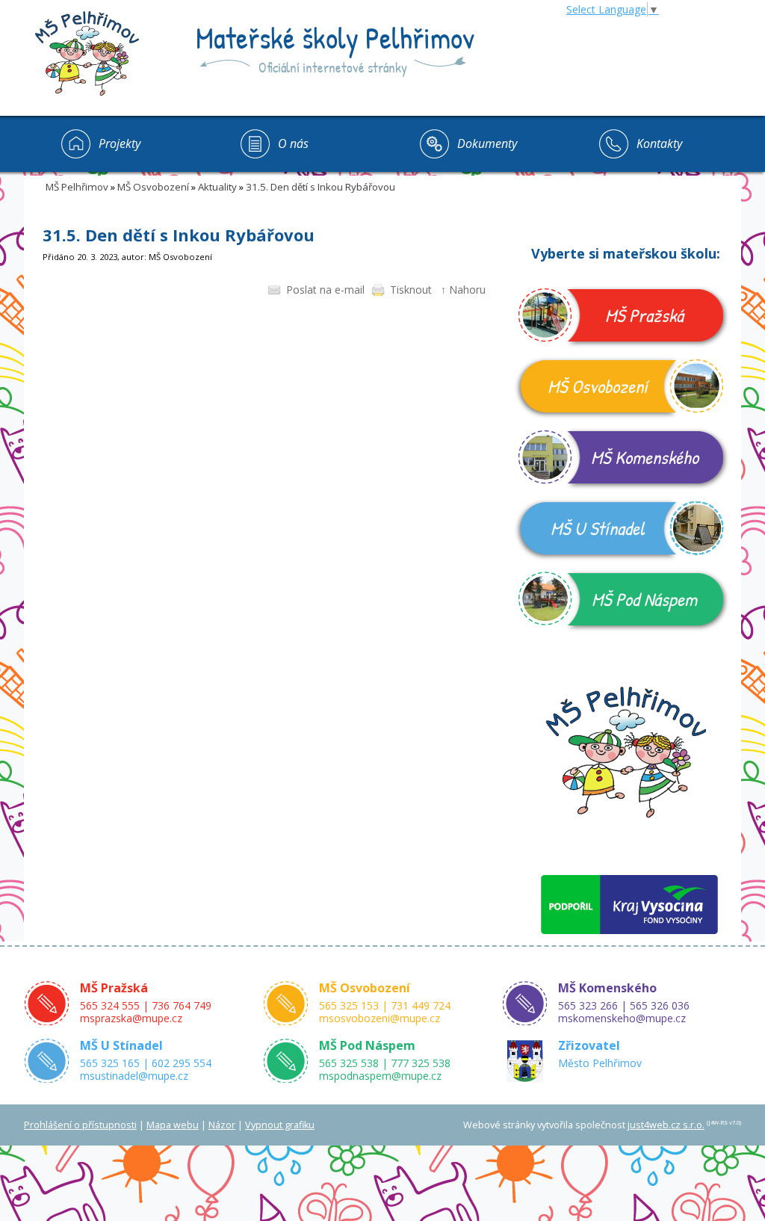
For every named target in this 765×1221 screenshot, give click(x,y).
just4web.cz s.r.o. (666, 1125)
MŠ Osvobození (153, 187)
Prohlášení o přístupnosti (80, 1125)
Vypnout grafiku (280, 1125)
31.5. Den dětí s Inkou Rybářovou (320, 187)
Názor (221, 1125)
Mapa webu (172, 1125)
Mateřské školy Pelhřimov (335, 37)
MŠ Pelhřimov (77, 187)
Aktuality (217, 187)
